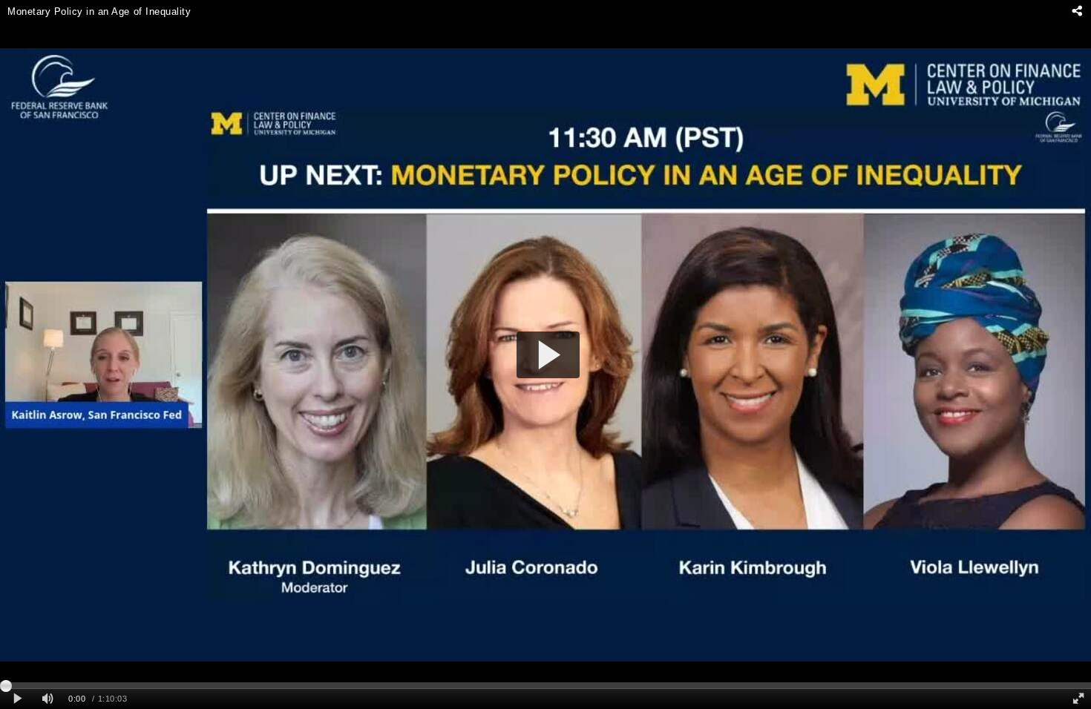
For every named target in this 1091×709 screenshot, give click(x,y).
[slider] (545, 685)
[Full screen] (1078, 699)
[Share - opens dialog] (1076, 11)
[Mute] (47, 699)
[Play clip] (17, 699)
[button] (548, 355)
